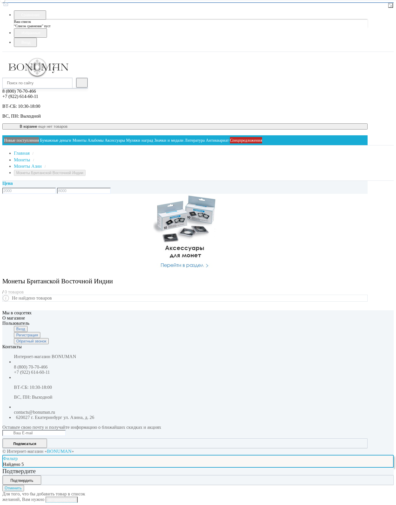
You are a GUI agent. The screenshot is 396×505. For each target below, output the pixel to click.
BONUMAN (59, 451)
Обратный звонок (31, 341)
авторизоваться (61, 499)
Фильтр (10, 458)
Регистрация (27, 335)
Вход (20, 329)
